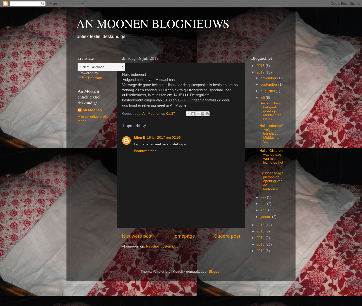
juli (263, 97)
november (269, 78)
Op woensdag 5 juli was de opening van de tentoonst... (272, 181)
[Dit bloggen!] (193, 113)
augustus (268, 91)
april (264, 210)
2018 (261, 66)
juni (264, 197)
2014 (261, 238)
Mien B (140, 137)
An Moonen (92, 110)
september (269, 84)
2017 (261, 72)
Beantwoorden (145, 151)
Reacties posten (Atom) (164, 246)
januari (266, 217)
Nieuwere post (137, 236)
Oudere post (227, 236)
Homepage (183, 236)
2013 (261, 244)
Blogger (215, 271)
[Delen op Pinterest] (207, 113)
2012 (261, 251)
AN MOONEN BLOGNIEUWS (153, 23)
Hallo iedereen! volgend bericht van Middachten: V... (271, 134)
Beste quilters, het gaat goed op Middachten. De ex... (271, 111)
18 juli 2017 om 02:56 (164, 137)
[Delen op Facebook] (202, 113)
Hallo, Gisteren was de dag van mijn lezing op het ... (271, 159)
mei (264, 204)
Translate (94, 78)
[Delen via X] (197, 113)
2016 (261, 225)
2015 (261, 231)
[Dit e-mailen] (188, 113)
